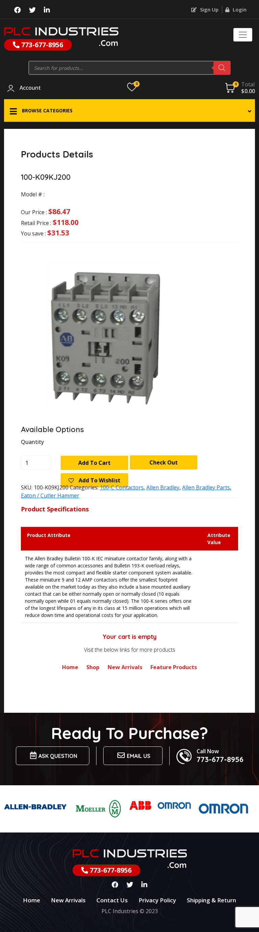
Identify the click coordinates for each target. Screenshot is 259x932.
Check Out (163, 462)
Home (70, 667)
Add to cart (94, 463)
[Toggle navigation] (242, 34)
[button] (129, 110)
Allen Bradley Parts (206, 487)
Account (30, 88)
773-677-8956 (41, 44)
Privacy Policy (157, 900)
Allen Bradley (162, 487)
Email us (138, 756)
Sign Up (209, 9)
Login (239, 9)
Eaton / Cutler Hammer (50, 495)
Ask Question (57, 756)
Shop (92, 667)
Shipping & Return (211, 900)
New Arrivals (125, 667)
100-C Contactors (122, 487)
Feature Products (173, 667)
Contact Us (112, 900)
